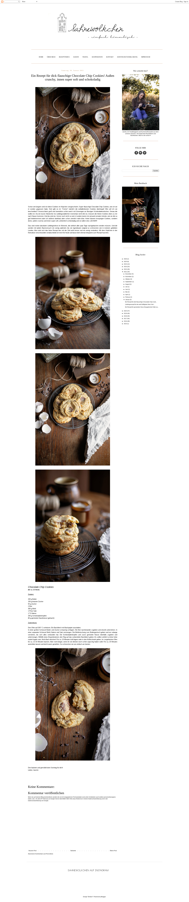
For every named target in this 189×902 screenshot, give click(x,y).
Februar (127, 297)
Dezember (128, 274)
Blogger (103, 897)
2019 (125, 313)
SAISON (76, 57)
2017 (125, 318)
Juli (126, 287)
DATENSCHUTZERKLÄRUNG (127, 57)
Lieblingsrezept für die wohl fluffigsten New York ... (140, 304)
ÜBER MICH (51, 57)
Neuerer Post (32, 850)
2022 (125, 269)
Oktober (127, 279)
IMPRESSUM (145, 57)
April (126, 294)
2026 (125, 259)
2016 (125, 321)
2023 (125, 266)
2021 (125, 272)
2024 (125, 264)
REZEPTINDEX (64, 57)
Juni (126, 289)
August (127, 284)
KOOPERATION (97, 57)
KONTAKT (110, 57)
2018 (125, 316)
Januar (127, 299)
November (128, 276)
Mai (126, 292)
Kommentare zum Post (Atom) (44, 854)
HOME (41, 57)
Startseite (73, 850)
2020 (125, 311)
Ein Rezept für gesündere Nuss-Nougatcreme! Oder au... (142, 307)
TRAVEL (85, 57)
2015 (125, 324)
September (128, 281)
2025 (125, 261)
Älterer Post (113, 850)
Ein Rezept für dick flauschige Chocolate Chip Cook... (141, 302)
